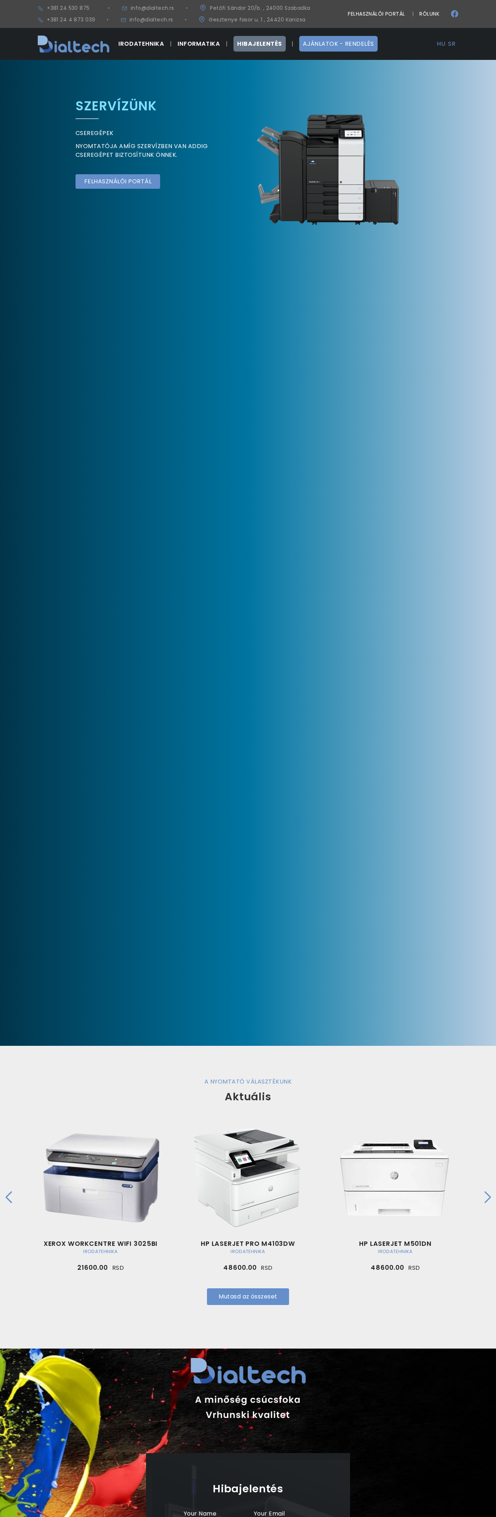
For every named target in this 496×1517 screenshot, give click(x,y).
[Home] (73, 40)
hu (441, 44)
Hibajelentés (259, 44)
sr (451, 44)
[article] (100, 1196)
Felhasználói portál (376, 13)
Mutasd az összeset (248, 1296)
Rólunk (429, 13)
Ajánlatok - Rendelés (338, 44)
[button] (8, 1197)
